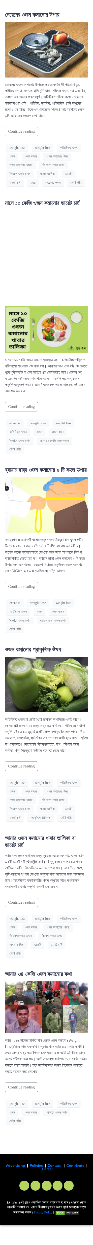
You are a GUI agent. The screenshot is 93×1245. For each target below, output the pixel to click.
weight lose (17, 148)
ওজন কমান (31, 156)
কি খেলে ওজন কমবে (53, 165)
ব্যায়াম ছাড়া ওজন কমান (53, 620)
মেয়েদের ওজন (53, 182)
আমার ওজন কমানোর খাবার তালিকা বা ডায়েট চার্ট (40, 841)
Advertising (15, 1165)
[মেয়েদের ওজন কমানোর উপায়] (46, 49)
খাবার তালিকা (47, 174)
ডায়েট (68, 174)
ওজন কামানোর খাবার (20, 165)
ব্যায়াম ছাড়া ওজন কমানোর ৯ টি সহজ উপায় (46, 469)
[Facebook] (24, 1186)
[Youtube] (57, 1186)
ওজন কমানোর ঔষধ (57, 156)
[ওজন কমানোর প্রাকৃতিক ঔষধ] (46, 684)
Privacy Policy (43, 1212)
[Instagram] (47, 1186)
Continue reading (21, 131)
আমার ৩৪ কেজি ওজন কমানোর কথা (38, 973)
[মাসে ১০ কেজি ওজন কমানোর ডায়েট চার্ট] (46, 329)
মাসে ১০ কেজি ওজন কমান (54, 440)
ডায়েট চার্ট (15, 182)
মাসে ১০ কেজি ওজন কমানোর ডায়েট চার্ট (42, 202)
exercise (14, 423)
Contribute (75, 1165)
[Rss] (69, 1186)
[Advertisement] (46, 257)
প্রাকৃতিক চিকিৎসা (41, 817)
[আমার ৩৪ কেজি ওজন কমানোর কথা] (46, 1007)
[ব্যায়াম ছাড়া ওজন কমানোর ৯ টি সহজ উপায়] (46, 504)
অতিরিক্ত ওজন (68, 148)
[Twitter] (35, 1186)
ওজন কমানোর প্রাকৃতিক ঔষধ (33, 649)
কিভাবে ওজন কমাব (19, 174)
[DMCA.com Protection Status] (67, 1212)
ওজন (12, 156)
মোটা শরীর (76, 182)
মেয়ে (33, 182)
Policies (36, 1165)
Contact (54, 1165)
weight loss (42, 148)
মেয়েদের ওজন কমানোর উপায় (32, 14)
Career (47, 1169)
